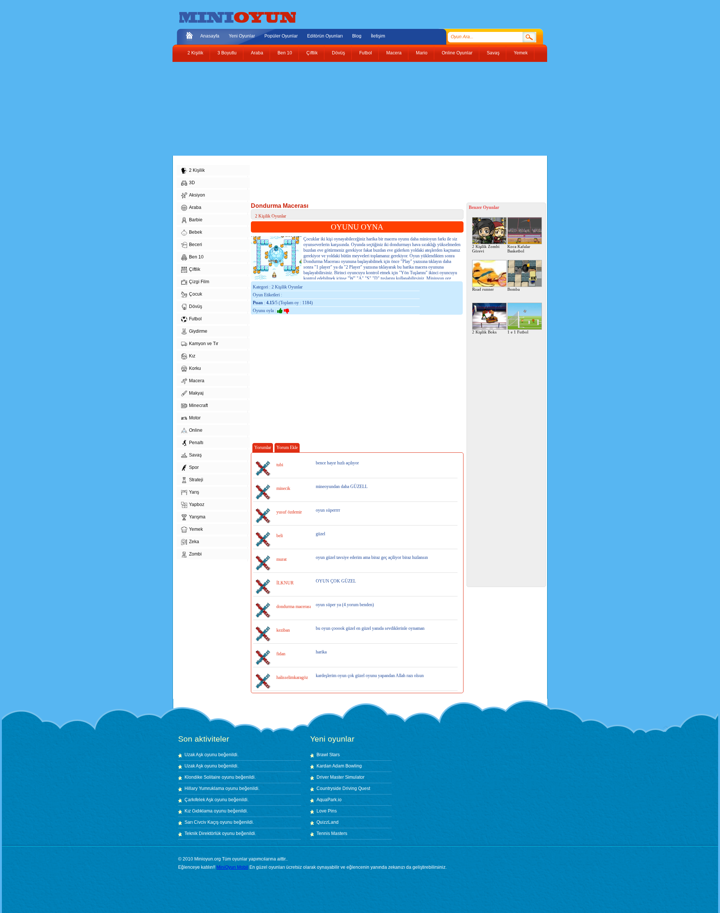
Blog (357, 36)
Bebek (195, 232)
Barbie (195, 219)
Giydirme (198, 331)
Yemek (521, 53)
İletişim (378, 36)
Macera (394, 53)
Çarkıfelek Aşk (198, 799)
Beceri (195, 244)
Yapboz (196, 504)
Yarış (194, 492)
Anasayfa (209, 36)
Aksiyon (197, 195)
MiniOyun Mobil (232, 867)
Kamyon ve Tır (203, 343)
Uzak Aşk (193, 754)
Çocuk (195, 294)
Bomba (513, 289)
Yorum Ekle (287, 447)
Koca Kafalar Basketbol (518, 248)
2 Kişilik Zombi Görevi (486, 248)
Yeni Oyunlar (242, 36)
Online (195, 430)
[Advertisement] (354, 109)
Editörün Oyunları (325, 36)
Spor (194, 467)
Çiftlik (312, 53)
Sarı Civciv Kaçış (201, 822)
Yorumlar (262, 447)
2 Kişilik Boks (484, 332)
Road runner (483, 289)
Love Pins (326, 811)
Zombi (195, 554)
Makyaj (196, 393)
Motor (195, 417)
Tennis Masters (331, 833)
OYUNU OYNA (357, 226)
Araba (257, 53)
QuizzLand (327, 822)
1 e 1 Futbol (517, 332)
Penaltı (196, 442)
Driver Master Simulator (340, 777)
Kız (192, 356)
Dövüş (338, 53)
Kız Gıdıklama (198, 811)
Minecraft (198, 405)
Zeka (194, 541)
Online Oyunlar (457, 53)
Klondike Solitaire (202, 777)
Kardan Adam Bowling (339, 766)
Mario (422, 53)
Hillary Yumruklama (204, 788)
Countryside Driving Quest (343, 788)
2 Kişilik (195, 53)
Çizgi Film (199, 281)
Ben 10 (285, 53)
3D (192, 182)
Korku (195, 368)
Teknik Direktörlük (202, 833)
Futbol (365, 53)
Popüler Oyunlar (281, 36)
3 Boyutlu (227, 53)
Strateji (196, 479)
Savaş (493, 53)
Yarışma (197, 517)
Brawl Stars (328, 754)
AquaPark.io (329, 799)
